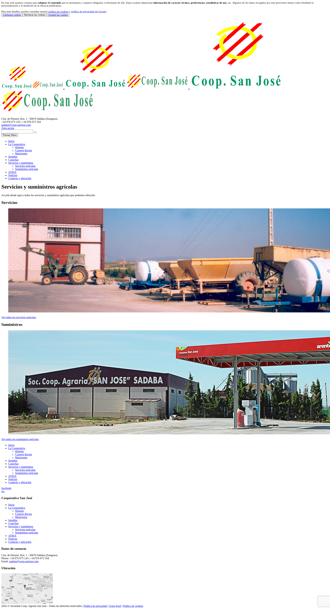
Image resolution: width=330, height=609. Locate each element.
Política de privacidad (95, 606)
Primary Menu (10, 135)
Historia (19, 147)
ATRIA (12, 172)
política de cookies (58, 11)
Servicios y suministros (20, 162)
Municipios (21, 153)
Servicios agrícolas (25, 165)
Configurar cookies (12, 15)
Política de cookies (133, 606)
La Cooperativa (16, 144)
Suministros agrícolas (26, 169)
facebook (6, 488)
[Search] (35, 132)
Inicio (11, 141)
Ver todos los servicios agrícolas (18, 317)
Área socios (7, 128)
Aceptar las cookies (58, 15)
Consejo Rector (23, 150)
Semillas (12, 156)
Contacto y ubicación (19, 178)
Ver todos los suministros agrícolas (20, 439)
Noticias (12, 175)
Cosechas (13, 159)
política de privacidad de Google (88, 11)
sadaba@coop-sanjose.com (16, 124)
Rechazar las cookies (35, 15)
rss (2, 491)
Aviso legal (115, 606)
